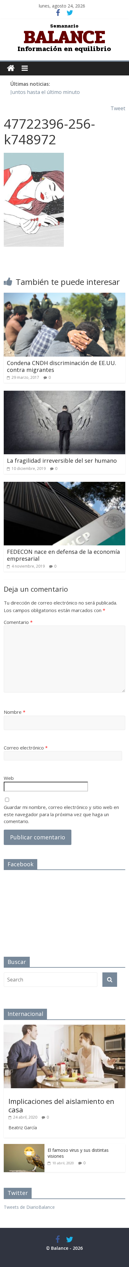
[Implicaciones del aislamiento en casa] (64, 1028)
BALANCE (64, 37)
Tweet (118, 108)
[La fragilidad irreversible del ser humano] (64, 394)
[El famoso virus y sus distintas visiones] (24, 1147)
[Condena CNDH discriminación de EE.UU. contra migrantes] (64, 296)
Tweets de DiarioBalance (29, 1207)
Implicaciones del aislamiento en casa (61, 1105)
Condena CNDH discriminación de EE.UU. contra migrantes (61, 366)
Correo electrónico (26, 747)
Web (9, 778)
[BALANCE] (11, 68)
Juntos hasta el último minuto (45, 92)
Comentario (18, 622)
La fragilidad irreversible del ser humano (62, 460)
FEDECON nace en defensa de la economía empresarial (63, 555)
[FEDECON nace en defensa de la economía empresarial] (64, 485)
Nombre (14, 712)
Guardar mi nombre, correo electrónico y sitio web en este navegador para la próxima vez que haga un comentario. (61, 814)
